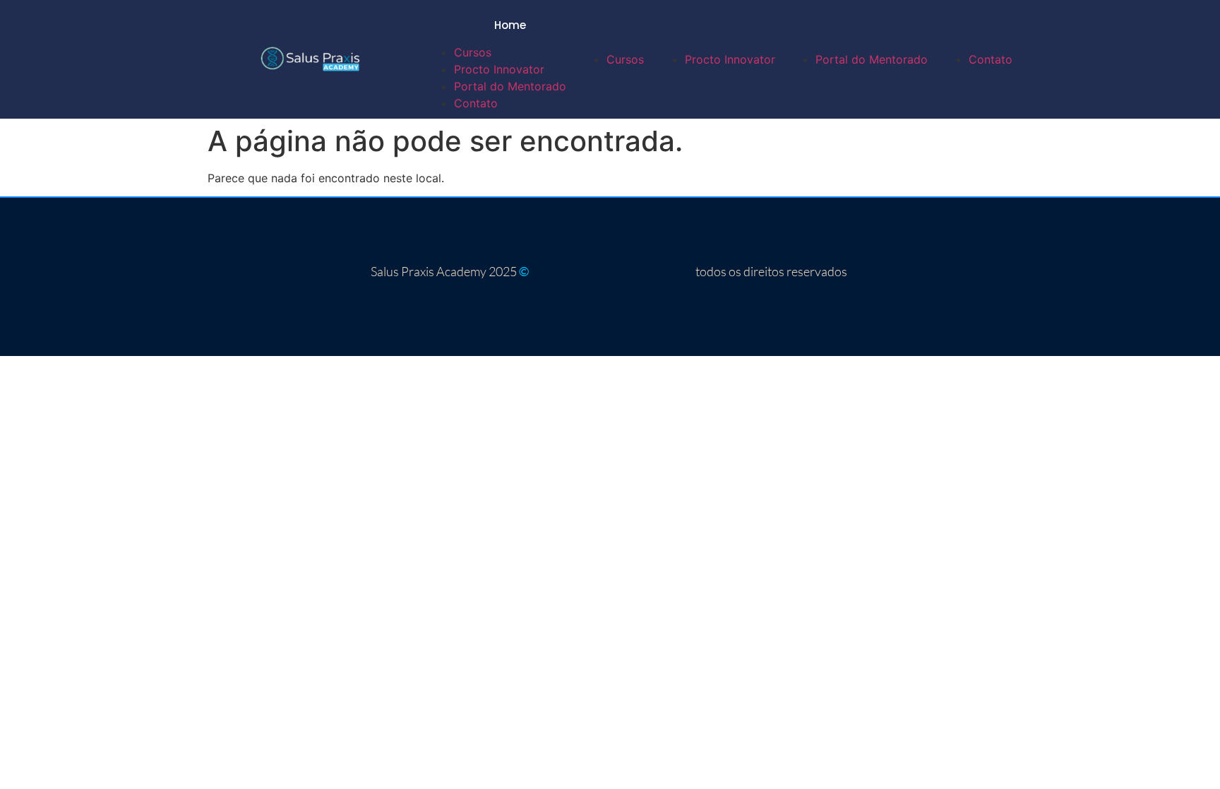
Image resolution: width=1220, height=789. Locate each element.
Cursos (472, 52)
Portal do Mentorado (510, 86)
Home (510, 25)
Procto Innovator (499, 69)
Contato (476, 103)
